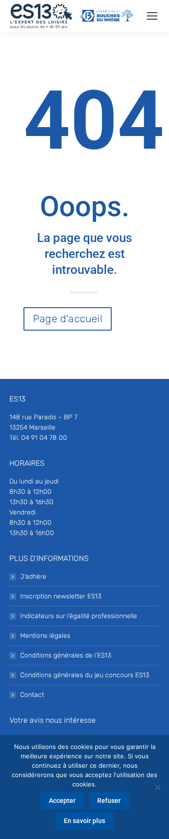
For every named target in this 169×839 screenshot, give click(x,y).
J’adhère (33, 577)
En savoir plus (84, 820)
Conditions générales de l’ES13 (65, 655)
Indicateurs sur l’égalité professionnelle (78, 616)
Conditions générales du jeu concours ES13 (84, 675)
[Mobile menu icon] (152, 16)
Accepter (62, 800)
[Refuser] (157, 787)
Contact (32, 695)
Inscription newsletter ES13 (60, 596)
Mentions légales (45, 636)
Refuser (109, 800)
